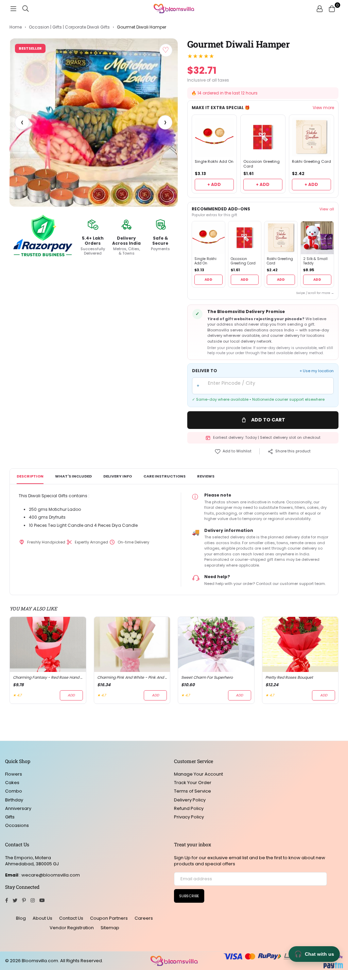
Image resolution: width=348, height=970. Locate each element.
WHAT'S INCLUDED (73, 476)
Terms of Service (192, 791)
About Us (42, 918)
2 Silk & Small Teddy (315, 261)
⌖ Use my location (317, 371)
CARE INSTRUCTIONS (164, 476)
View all (326, 209)
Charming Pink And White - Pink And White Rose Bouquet (132, 677)
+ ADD (214, 184)
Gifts (10, 817)
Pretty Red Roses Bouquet (289, 677)
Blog (21, 918)
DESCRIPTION (30, 476)
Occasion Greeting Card (261, 164)
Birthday (14, 800)
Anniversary (18, 808)
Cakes (12, 782)
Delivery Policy (190, 800)
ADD (208, 279)
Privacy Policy (189, 817)
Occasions (17, 825)
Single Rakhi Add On (214, 161)
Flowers (13, 774)
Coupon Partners (109, 918)
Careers (144, 918)
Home (16, 27)
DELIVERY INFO (117, 476)
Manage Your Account (198, 774)
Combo (13, 791)
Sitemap (110, 927)
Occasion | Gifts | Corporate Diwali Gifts (69, 27)
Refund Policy (189, 808)
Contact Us (71, 918)
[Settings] (319, 8)
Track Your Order (192, 782)
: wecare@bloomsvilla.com (49, 875)
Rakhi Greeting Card (311, 161)
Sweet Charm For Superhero (207, 677)
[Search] (25, 8)
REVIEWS (205, 476)
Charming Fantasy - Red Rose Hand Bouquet (48, 677)
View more (323, 107)
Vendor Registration (72, 927)
